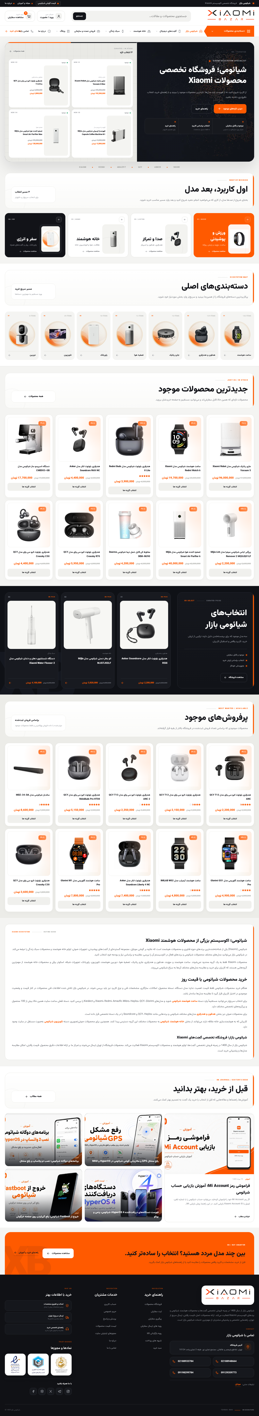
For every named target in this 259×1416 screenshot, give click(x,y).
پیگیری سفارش (155, 1319)
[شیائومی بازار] (231, 15)
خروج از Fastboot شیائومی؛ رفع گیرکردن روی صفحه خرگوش (47, 1217)
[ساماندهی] (61, 1364)
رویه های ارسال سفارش (151, 1326)
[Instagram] (68, 1391)
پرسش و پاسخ (109, 1319)
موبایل (238, 1384)
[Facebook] (33, 1391)
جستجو (79, 16)
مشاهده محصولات (61, 1253)
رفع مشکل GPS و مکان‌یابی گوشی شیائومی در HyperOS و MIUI (125, 1161)
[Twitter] (50, 1391)
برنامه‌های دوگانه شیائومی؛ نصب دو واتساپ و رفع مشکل (49, 1161)
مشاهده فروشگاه (236, 677)
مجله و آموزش (23, 3)
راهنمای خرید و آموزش (28, 1252)
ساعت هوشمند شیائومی (184, 1001)
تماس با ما (111, 1348)
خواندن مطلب (244, 1216)
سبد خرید (157, 1348)
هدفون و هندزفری (206, 1014)
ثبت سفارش (156, 1312)
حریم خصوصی (110, 1312)
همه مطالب (36, 1096)
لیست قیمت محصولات (106, 1326)
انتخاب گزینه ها (230, 487)
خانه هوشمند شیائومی (172, 1022)
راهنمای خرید (201, 109)
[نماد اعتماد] (15, 1364)
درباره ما (8, 3)
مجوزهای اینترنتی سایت (105, 1333)
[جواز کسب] (38, 1364)
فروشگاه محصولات (153, 1304)
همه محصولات (18, 51)
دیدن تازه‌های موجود (232, 109)
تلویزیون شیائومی (53, 1022)
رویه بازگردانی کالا (154, 1333)
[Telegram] (59, 1391)
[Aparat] (42, 1391)
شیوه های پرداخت (153, 1341)
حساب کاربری (110, 1304)
